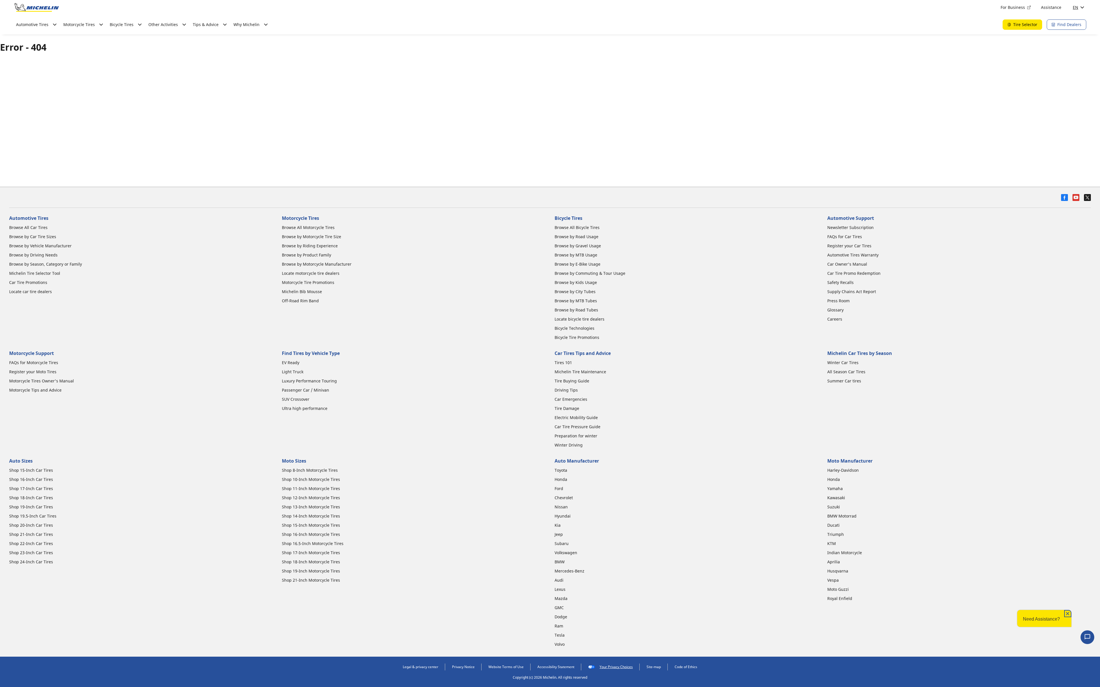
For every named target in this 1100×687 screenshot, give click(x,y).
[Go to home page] (37, 7)
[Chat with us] (1087, 637)
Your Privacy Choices (616, 666)
